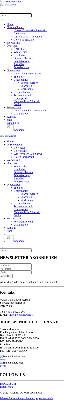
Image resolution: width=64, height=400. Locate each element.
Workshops (26, 88)
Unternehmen (21, 79)
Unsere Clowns (15, 27)
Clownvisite (20, 150)
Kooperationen (22, 92)
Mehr (3, 359)
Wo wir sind (13, 42)
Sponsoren (26, 85)
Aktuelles (19, 64)
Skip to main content (11, 1)
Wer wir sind (20, 51)
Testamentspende (23, 95)
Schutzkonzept (22, 61)
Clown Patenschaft (24, 39)
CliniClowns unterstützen (27, 73)
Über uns (12, 45)
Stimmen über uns (23, 58)
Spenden (18, 76)
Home (10, 24)
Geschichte (20, 55)
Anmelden (6, 276)
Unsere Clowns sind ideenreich (30, 30)
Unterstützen (13, 70)
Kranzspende (21, 98)
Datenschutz (6, 386)
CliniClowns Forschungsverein (30, 110)
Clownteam (20, 33)
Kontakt (11, 116)
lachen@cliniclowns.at (21, 314)
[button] (26, 398)
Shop (9, 119)
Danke (17, 104)
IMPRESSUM (8, 383)
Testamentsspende (23, 206)
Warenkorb (13, 122)
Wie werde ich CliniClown (28, 36)
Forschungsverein (23, 221)
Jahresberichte (21, 67)
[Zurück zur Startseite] (8, 4)
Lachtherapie (21, 113)
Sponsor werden (29, 82)
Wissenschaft (14, 107)
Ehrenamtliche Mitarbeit (27, 101)
